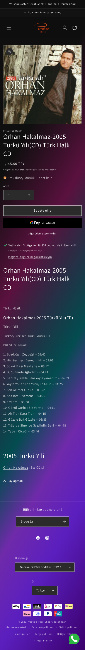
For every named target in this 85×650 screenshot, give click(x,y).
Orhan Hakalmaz (15, 467)
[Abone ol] (64, 521)
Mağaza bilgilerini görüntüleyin (30, 257)
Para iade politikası (43, 627)
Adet (6, 186)
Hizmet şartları (22, 634)
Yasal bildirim (45, 640)
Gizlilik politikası (68, 627)
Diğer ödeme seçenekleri (42, 233)
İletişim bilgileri (66, 634)
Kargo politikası (44, 634)
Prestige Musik (35, 621)
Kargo (21, 169)
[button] (9, 27)
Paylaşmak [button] (15, 481)
